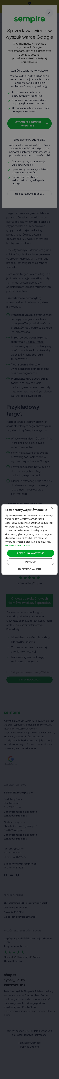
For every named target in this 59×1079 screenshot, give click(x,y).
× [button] (52, 508)
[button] (29, 568)
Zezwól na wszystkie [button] (30, 553)
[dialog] (29, 539)
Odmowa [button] (30, 561)
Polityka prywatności (17, 545)
